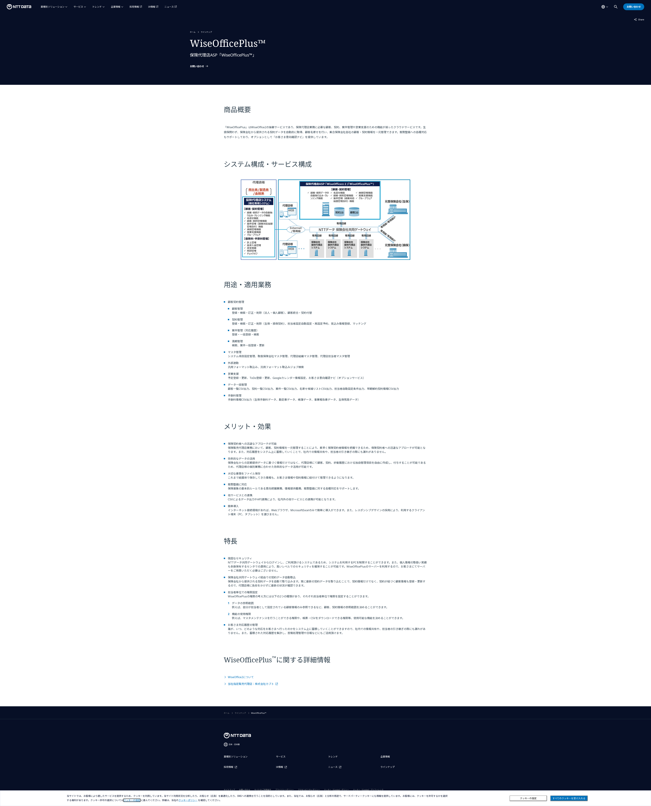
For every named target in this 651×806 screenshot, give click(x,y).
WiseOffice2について (241, 677)
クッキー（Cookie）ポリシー (336, 789)
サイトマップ (229, 789)
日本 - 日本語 (234, 744)
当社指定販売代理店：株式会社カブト (251, 684)
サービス (78, 6)
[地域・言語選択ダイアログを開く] (604, 7)
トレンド (97, 6)
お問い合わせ (197, 66)
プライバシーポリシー (284, 789)
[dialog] (325, 798)
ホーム (192, 32)
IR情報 (151, 6)
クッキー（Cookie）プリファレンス (368, 789)
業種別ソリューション (52, 6)
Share (639, 19)
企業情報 (115, 6)
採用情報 (134, 6)
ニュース (169, 6)
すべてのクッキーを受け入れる (569, 798)
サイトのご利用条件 (262, 789)
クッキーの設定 (528, 798)
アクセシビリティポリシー (309, 789)
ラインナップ (206, 32)
